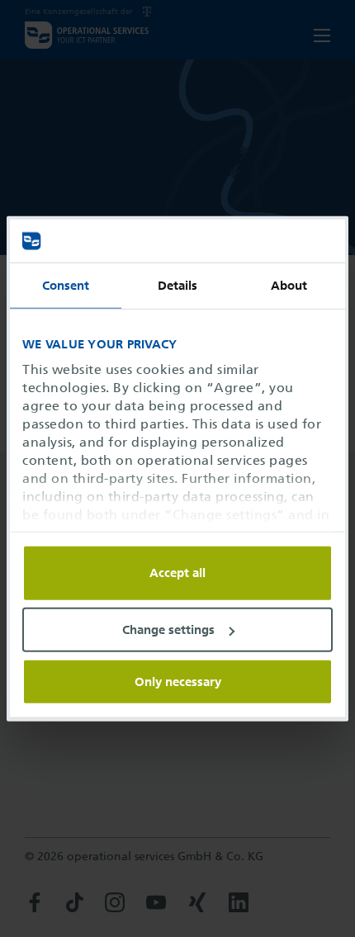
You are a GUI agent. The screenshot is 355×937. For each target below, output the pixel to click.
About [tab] (289, 285)
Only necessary (178, 681)
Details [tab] (178, 285)
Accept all (177, 573)
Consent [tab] (66, 285)
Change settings (168, 629)
